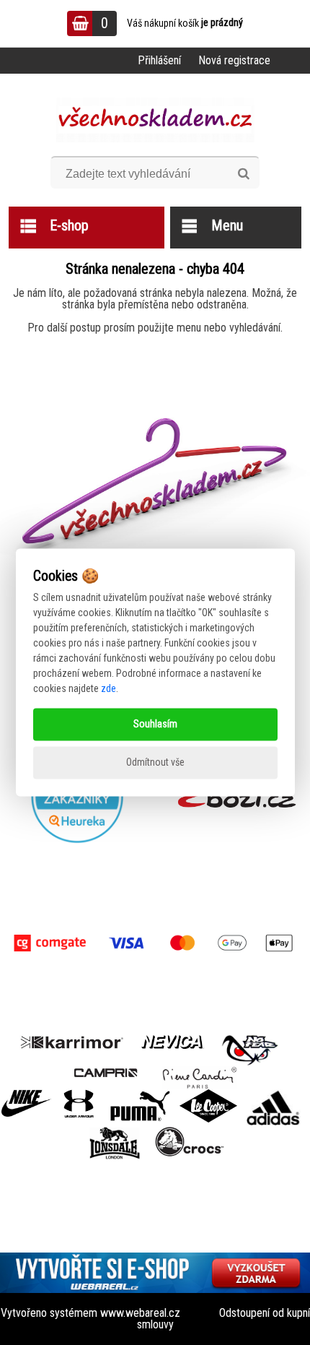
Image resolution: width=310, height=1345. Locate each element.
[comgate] (155, 943)
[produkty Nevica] (172, 1040)
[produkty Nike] (26, 1095)
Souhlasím (155, 724)
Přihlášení (159, 60)
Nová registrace (234, 60)
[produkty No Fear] (250, 1048)
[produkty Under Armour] (78, 1095)
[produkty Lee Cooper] (208, 1095)
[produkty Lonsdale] (115, 1131)
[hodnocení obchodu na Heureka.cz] (77, 796)
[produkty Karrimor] (71, 1040)
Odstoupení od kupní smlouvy (223, 1318)
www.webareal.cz (140, 1313)
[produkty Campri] (106, 1071)
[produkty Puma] (140, 1095)
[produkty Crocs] (189, 1131)
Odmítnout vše (155, 763)
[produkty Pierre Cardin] (199, 1071)
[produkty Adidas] (273, 1095)
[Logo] (155, 120)
